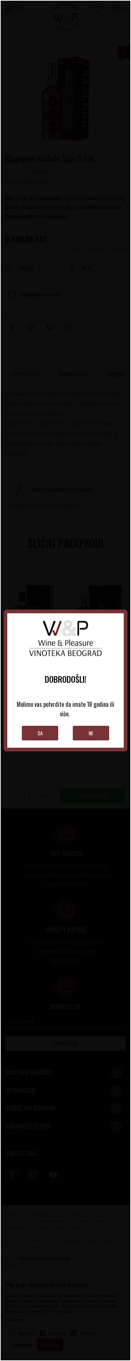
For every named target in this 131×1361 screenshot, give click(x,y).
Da (40, 733)
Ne (91, 733)
